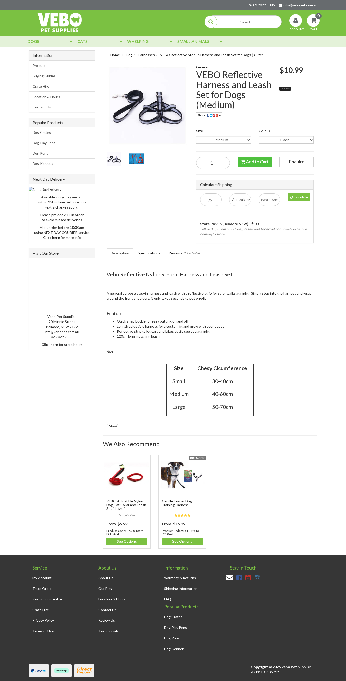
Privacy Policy (43, 620)
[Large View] (114, 159)
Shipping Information (180, 588)
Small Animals (193, 41)
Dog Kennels (43, 163)
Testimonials (108, 631)
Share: (202, 115)
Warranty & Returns (180, 578)
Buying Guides (44, 76)
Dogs (33, 41)
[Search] (210, 21)
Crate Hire (41, 86)
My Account (42, 578)
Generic (202, 67)
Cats (82, 41)
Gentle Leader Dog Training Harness (177, 503)
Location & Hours (46, 96)
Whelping (138, 41)
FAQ (167, 599)
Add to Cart (257, 161)
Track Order (42, 588)
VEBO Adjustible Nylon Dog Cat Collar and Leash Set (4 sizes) (126, 505)
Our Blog (105, 588)
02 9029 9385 (263, 5)
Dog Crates (42, 132)
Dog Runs (40, 153)
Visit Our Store (46, 253)
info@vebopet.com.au (299, 5)
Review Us (106, 620)
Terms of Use (43, 631)
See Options (127, 541)
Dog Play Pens (44, 143)
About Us (105, 578)
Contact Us (42, 107)
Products (40, 65)
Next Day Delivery (49, 179)
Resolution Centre (47, 599)
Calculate (300, 197)
